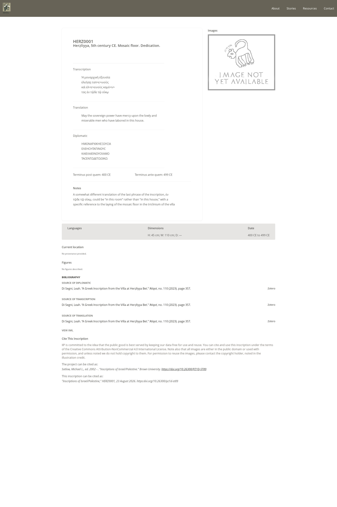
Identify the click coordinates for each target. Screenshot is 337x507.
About (276, 8)
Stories (291, 8)
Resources (310, 8)
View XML (67, 330)
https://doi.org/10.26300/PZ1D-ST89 (183, 369)
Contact (329, 8)
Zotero (271, 288)
